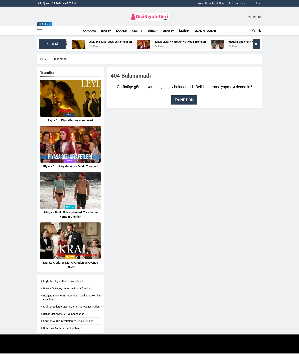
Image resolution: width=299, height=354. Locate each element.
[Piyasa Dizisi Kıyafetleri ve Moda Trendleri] (131, 46)
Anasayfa (89, 30)
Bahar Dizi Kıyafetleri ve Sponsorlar (63, 313)
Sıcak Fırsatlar (205, 30)
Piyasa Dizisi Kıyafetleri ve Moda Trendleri (221, 3)
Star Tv (137, 30)
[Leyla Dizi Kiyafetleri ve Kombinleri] (66, 46)
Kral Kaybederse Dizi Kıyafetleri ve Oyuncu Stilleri (71, 306)
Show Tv (168, 30)
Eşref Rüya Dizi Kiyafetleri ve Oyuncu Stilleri (68, 321)
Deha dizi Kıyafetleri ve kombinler (62, 328)
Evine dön (184, 100)
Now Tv (106, 30)
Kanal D (121, 30)
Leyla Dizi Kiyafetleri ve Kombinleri (98, 41)
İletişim (184, 30)
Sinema (152, 30)
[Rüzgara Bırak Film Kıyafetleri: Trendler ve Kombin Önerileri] (205, 46)
